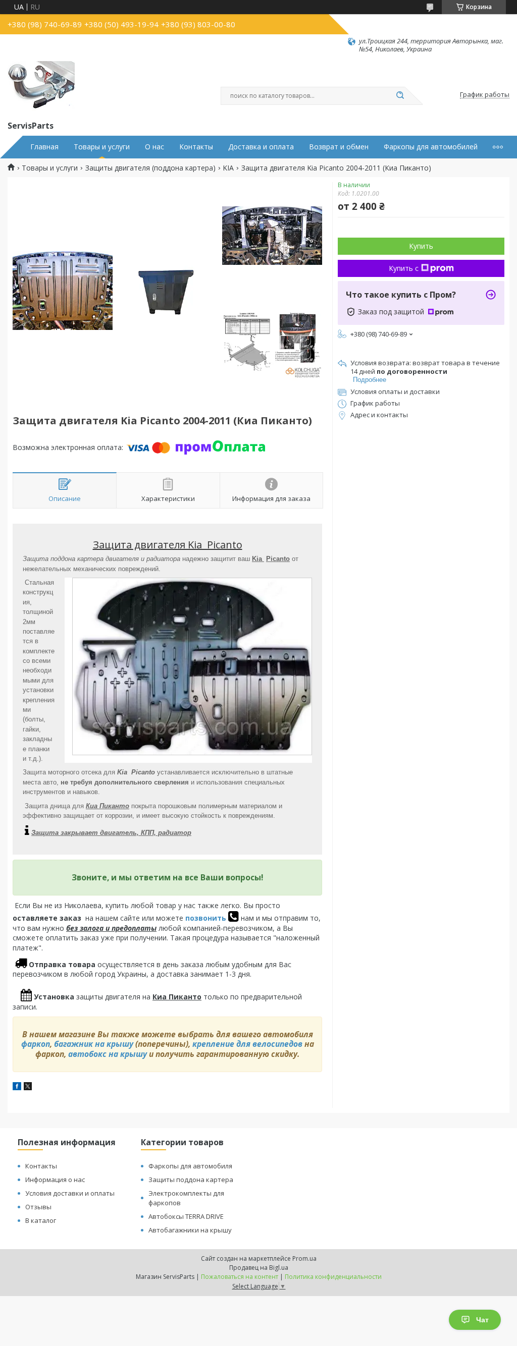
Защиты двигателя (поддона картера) (150, 168)
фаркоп (35, 1043)
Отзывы (38, 1206)
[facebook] (17, 1087)
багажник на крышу (93, 1043)
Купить (421, 246)
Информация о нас (55, 1179)
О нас (154, 146)
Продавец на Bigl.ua (258, 1267)
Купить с (404, 268)
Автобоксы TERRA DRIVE (186, 1216)
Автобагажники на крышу (190, 1230)
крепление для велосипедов (247, 1043)
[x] (28, 1087)
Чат (482, 1320)
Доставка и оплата (261, 146)
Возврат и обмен (339, 146)
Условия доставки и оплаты (70, 1193)
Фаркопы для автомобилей (431, 146)
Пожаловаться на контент (239, 1276)
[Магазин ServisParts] (41, 86)
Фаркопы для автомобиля (190, 1165)
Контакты (196, 146)
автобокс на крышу (107, 1053)
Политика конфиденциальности (333, 1276)
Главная (44, 146)
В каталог (40, 1220)
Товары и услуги (102, 146)
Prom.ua (304, 1258)
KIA (228, 168)
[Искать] (400, 96)
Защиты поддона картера (190, 1179)
